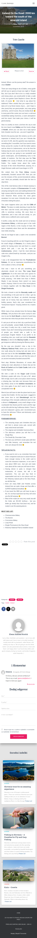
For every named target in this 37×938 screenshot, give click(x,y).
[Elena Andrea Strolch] (18, 625)
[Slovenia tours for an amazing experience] (18, 770)
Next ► (31, 71)
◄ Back (6, 71)
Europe (12, 599)
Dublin (7, 603)
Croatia (6, 884)
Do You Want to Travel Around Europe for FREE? (18, 918)
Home (18, 913)
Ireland (20, 599)
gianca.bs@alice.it (24, 678)
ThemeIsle (23, 933)
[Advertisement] (18, 574)
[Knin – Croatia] (18, 870)
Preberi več (28, 801)
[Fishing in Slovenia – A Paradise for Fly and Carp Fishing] (18, 818)
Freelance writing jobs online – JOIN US (18, 924)
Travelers (18, 929)
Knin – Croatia (10, 887)
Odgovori (31, 684)
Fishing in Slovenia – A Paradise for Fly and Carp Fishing (15, 837)
